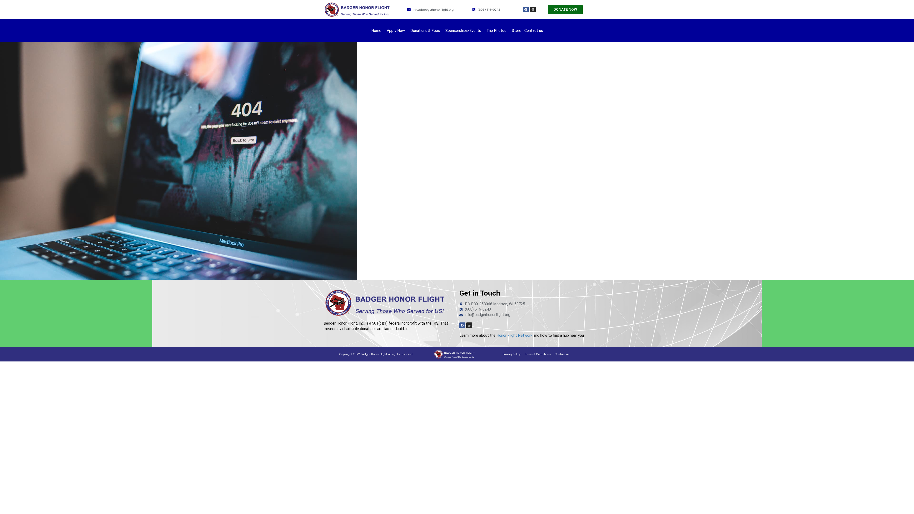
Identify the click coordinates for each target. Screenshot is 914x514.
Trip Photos (496, 30)
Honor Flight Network (514, 335)
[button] (377, 30)
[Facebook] (526, 9)
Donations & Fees (425, 30)
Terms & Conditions (537, 354)
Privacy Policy (512, 354)
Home (376, 30)
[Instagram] (533, 9)
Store (516, 30)
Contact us (533, 30)
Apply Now (396, 30)
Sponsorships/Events (463, 30)
